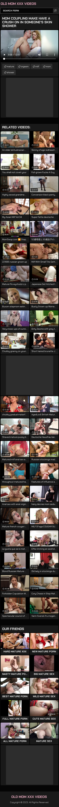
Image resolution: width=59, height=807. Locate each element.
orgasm (25, 66)
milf (37, 66)
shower (10, 72)
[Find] (55, 10)
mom (48, 66)
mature (10, 66)
